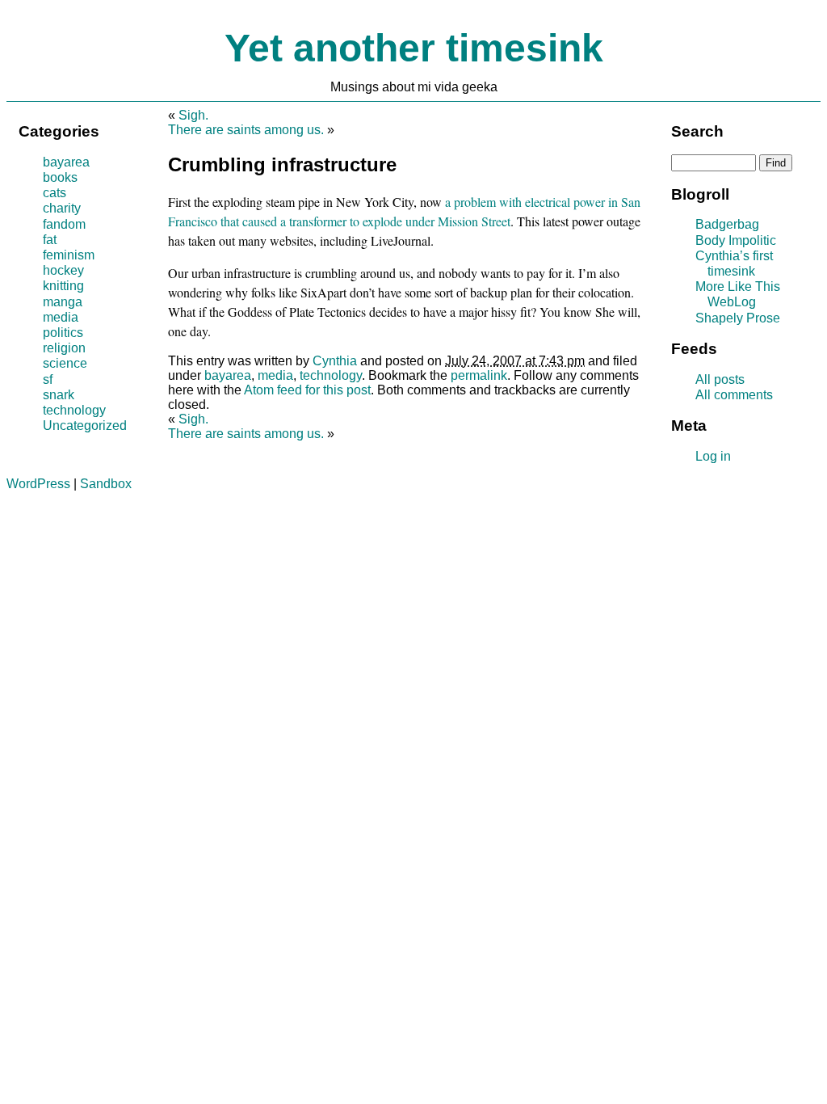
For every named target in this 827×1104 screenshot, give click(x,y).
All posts (720, 379)
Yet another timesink (414, 48)
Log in (713, 456)
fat (50, 240)
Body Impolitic (735, 240)
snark (58, 395)
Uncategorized (85, 425)
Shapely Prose (737, 318)
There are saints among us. (246, 130)
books (60, 177)
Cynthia (335, 361)
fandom (64, 224)
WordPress (38, 484)
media (275, 375)
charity (62, 208)
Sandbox (106, 484)
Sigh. (193, 115)
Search (697, 131)
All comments (734, 395)
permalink (479, 375)
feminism (68, 255)
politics (63, 332)
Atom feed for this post (307, 390)
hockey (63, 270)
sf (47, 379)
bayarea (227, 375)
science (65, 363)
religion (64, 348)
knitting (63, 286)
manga (62, 302)
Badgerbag (727, 224)
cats (54, 193)
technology (331, 375)
